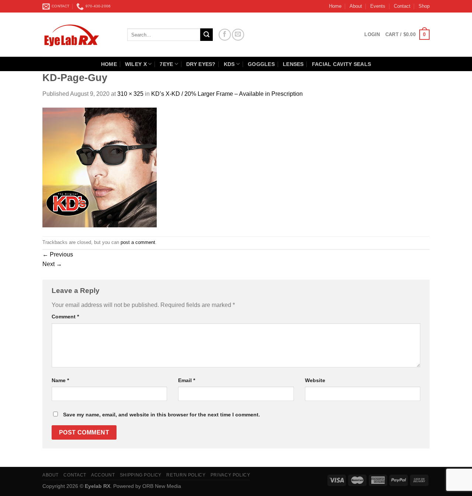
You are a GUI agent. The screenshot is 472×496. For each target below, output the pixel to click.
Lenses (293, 64)
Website (315, 380)
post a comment (138, 242)
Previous (57, 254)
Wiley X (136, 64)
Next (52, 264)
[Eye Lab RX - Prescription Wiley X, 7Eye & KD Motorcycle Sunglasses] (79, 34)
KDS (229, 64)
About (356, 6)
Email (186, 380)
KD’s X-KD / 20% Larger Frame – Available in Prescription (227, 94)
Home (335, 6)
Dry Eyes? (201, 64)
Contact (402, 6)
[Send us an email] (238, 35)
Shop (424, 6)
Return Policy (185, 475)
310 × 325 (130, 94)
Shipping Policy (141, 475)
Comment (65, 316)
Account (103, 475)
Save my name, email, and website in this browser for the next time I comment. (161, 415)
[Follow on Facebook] (225, 35)
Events (377, 6)
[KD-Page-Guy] (99, 167)
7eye (166, 64)
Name (60, 380)
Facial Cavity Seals (341, 64)
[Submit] (206, 34)
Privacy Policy (230, 475)
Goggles (261, 64)
